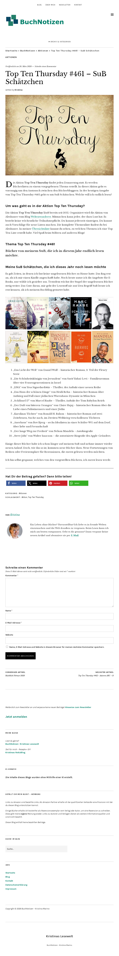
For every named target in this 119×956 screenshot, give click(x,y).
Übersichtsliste (41, 228)
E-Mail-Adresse (13, 623)
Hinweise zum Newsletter (78, 707)
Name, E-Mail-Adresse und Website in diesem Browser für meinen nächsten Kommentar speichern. (56, 647)
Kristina (18, 90)
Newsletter (65, 5)
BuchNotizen (27, 51)
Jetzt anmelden (16, 717)
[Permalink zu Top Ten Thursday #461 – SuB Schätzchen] (59, 174)
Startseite (11, 51)
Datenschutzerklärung (16, 885)
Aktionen (43, 51)
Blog (39, 5)
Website (9, 635)
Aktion (24, 497)
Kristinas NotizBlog (15, 752)
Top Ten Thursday (36, 497)
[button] (16, 483)
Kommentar (11, 575)
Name (8, 611)
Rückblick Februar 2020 (15, 674)
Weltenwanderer (41, 216)
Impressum (10, 889)
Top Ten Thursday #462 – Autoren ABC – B (96, 674)
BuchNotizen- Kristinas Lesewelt (22, 744)
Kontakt (78, 5)
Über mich (50, 5)
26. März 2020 (25, 66)
